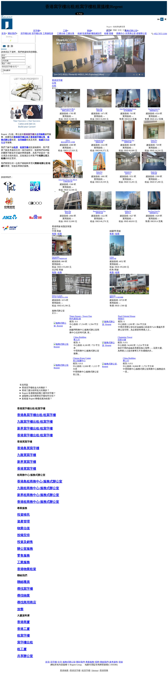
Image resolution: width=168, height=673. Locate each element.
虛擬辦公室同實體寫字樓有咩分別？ (39, 396)
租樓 (106, 33)
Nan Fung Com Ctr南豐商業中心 (154, 109)
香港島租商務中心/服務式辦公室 (39, 481)
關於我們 (12, 33)
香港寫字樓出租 (21, 137)
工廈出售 (70, 33)
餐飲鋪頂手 (96, 33)
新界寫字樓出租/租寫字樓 (35, 428)
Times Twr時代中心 (154, 141)
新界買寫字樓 (26, 461)
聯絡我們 (104, 662)
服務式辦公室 (131, 31)
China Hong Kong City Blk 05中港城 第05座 (68, 180)
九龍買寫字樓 (26, 455)
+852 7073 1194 (160, 34)
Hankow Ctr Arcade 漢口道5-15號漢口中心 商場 (60, 296)
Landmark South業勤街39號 (99, 141)
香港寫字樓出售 (37, 137)
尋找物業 (23, 595)
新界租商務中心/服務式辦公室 (38, 495)
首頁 (3, 33)
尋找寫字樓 (25, 588)
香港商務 (104, 670)
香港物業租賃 (26, 569)
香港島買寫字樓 (28, 448)
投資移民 (23, 514)
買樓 (111, 33)
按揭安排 (23, 535)
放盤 (20, 609)
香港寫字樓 (29, 134)
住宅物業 (40, 134)
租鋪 (80, 33)
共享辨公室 (130, 33)
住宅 (60, 662)
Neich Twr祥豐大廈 (154, 172)
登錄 (121, 662)
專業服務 (90, 662)
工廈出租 (61, 33)
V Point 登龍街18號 (113, 257)
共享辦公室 (25, 656)
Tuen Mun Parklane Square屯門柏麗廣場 (128, 109)
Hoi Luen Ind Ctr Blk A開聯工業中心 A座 (68, 109)
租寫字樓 (24, 147)
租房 (16, 147)
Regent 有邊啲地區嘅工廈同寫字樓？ (39, 393)
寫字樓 (36, 31)
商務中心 (120, 33)
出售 (54, 83)
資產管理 (23, 521)
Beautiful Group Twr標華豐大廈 (128, 141)
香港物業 (64, 670)
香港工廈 (23, 629)
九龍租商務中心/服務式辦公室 (38, 488)
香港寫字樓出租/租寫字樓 (35, 435)
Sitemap (95, 670)
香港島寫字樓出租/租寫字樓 (36, 415)
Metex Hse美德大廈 (99, 109)
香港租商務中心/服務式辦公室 (38, 501)
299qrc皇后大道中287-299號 (68, 141)
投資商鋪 (86, 33)
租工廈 (22, 649)
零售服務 (23, 555)
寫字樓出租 (26, 33)
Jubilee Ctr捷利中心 (128, 212)
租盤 (60, 234)
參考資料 (113, 662)
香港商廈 (23, 622)
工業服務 (23, 562)
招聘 (97, 662)
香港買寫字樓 (26, 468)
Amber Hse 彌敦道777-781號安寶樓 (116, 296)
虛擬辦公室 (141, 33)
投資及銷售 (25, 542)
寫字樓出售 (37, 33)
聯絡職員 (23, 582)
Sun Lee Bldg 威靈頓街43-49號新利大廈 (59, 257)
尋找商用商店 (26, 602)
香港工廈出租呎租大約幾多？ (35, 390)
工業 (65, 31)
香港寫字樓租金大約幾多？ (34, 387)
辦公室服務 (25, 548)
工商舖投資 (48, 33)
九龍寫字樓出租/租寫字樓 (35, 421)
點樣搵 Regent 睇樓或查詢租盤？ (37, 398)
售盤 (54, 234)
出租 (54, 86)
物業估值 (23, 528)
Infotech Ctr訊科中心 (128, 172)
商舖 (89, 31)
